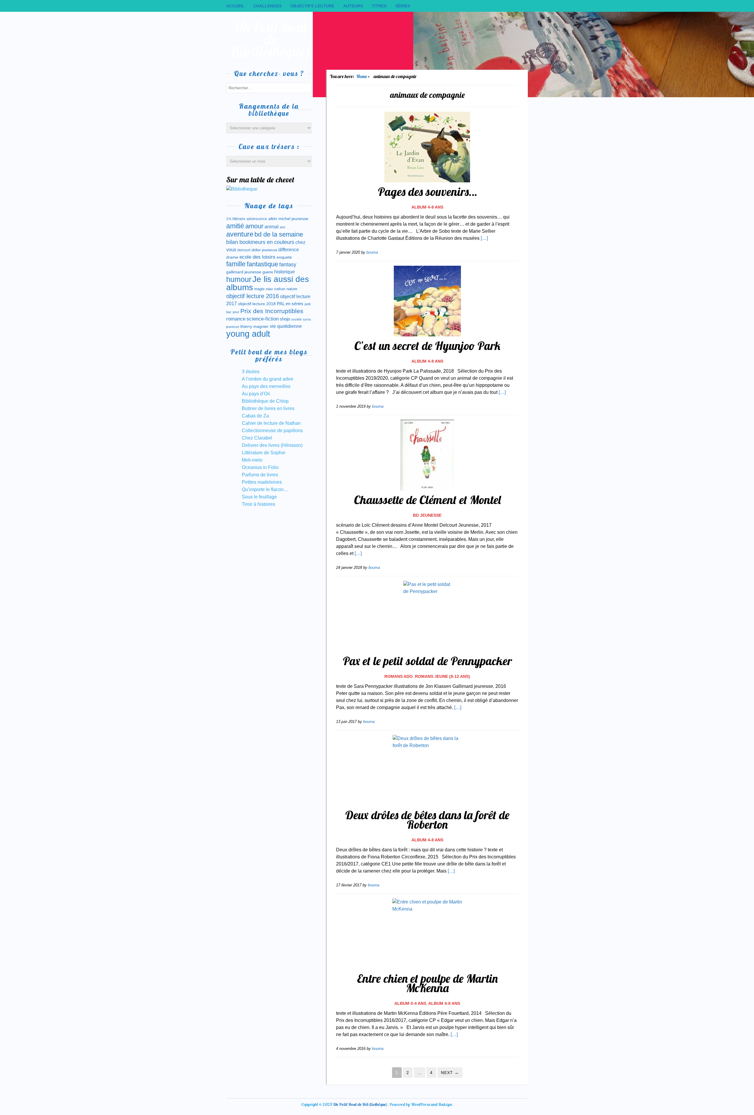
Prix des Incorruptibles (271, 311)
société (296, 319)
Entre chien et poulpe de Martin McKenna (427, 983)
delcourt (243, 250)
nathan (279, 289)
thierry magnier (254, 326)
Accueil (235, 6)
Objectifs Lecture (312, 6)
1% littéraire (235, 219)
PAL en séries (290, 303)
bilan (232, 242)
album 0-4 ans (410, 1003)
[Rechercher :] (269, 87)
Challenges (267, 6)
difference (288, 249)
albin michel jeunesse (288, 218)
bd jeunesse (427, 515)
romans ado (398, 676)
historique (284, 271)
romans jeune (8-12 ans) (442, 676)
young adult (248, 333)
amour (254, 226)
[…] (484, 238)
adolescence (257, 219)
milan (269, 289)
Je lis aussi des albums (267, 283)
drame (232, 257)
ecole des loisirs (257, 257)
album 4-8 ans (427, 207)
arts (282, 227)
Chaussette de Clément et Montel (427, 499)
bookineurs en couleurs (266, 242)
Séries (402, 6)
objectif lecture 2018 (257, 303)
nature (292, 289)
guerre (267, 272)
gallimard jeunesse (243, 272)
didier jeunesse (264, 250)
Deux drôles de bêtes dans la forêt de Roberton (427, 819)
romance (235, 319)
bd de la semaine (278, 234)
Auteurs (353, 6)
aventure (239, 234)
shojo (285, 319)
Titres (379, 6)
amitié (235, 226)
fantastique (262, 264)
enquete (284, 257)
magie (259, 289)
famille (236, 264)
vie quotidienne (286, 326)
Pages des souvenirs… (427, 191)
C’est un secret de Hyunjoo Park (427, 345)
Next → (450, 1072)
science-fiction (263, 319)
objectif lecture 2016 (252, 296)
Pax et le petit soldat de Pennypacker (427, 660)
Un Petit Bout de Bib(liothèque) (270, 39)
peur (236, 312)
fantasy (287, 264)
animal (271, 226)
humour (238, 279)
